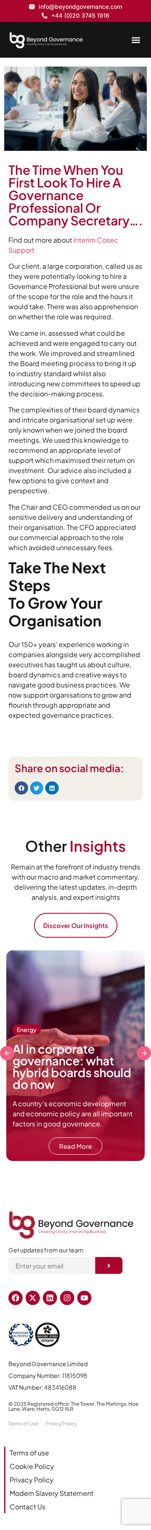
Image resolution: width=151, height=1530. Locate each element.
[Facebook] (15, 1298)
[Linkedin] (50, 1298)
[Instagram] (67, 1298)
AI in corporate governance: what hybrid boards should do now (72, 1066)
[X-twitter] (33, 1298)
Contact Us (27, 1506)
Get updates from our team (45, 1250)
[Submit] (108, 1265)
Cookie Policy (32, 1466)
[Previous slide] (7, 1053)
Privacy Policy (32, 1479)
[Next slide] (144, 1053)
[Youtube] (84, 1298)
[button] (136, 40)
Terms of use (29, 1452)
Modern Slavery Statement (52, 1493)
